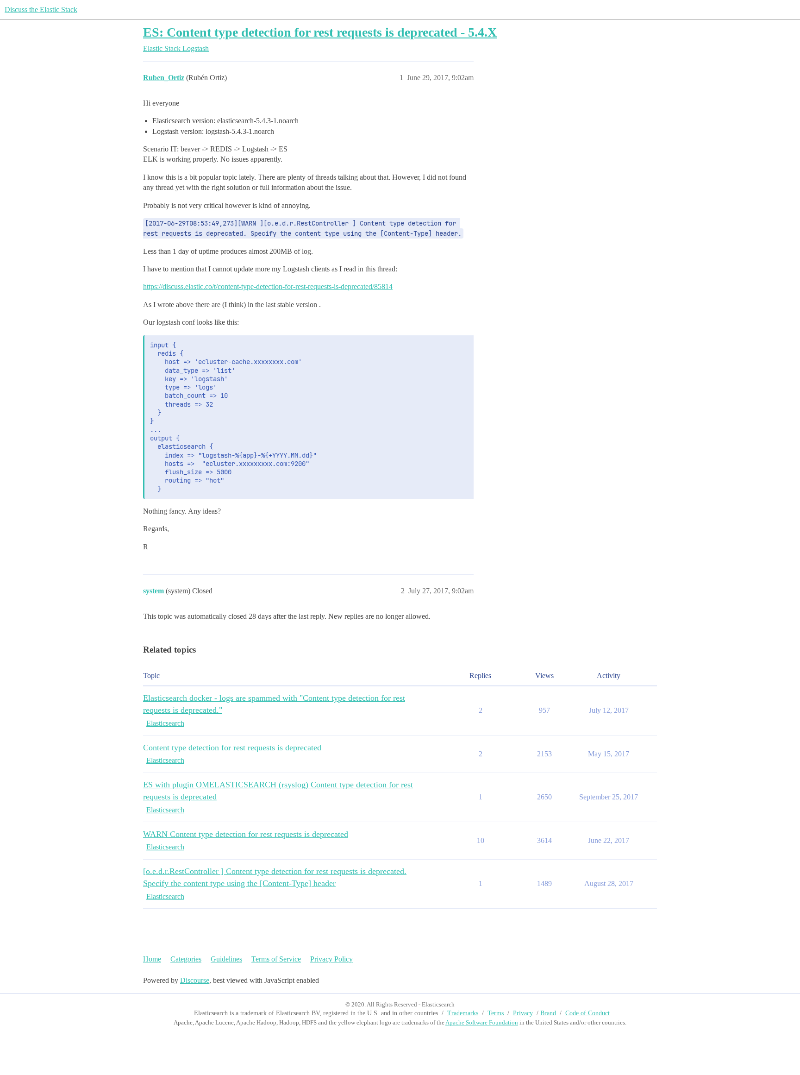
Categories (185, 959)
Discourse (194, 980)
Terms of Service (276, 959)
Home (152, 959)
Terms (496, 1013)
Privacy (523, 1013)
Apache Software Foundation (481, 1022)
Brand (548, 1013)
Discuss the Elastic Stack (41, 9)
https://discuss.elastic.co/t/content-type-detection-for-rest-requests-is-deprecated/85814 (268, 286)
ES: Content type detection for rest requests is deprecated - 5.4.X (320, 32)
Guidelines (226, 959)
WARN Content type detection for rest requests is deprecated (245, 834)
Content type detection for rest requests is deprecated (232, 747)
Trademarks (462, 1013)
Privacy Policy (331, 959)
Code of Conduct (587, 1013)
